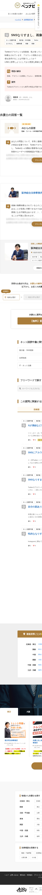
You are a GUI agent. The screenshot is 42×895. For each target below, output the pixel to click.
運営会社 (22, 875)
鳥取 (39, 665)
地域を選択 (11, 297)
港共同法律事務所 (11, 740)
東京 (39, 649)
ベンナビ (18, 19)
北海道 (38, 801)
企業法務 (24, 857)
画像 (26, 43)
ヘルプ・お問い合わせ (11, 875)
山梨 (38, 813)
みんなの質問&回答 (33, 14)
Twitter (36, 40)
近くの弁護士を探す (15, 14)
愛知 (39, 654)
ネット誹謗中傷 (11, 40)
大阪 (39, 659)
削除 (33, 43)
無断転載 (19, 43)
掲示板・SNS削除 (25, 40)
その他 (34, 857)
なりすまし (9, 43)
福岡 (39, 670)
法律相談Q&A (28, 19)
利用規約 (29, 875)
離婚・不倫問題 (26, 853)
